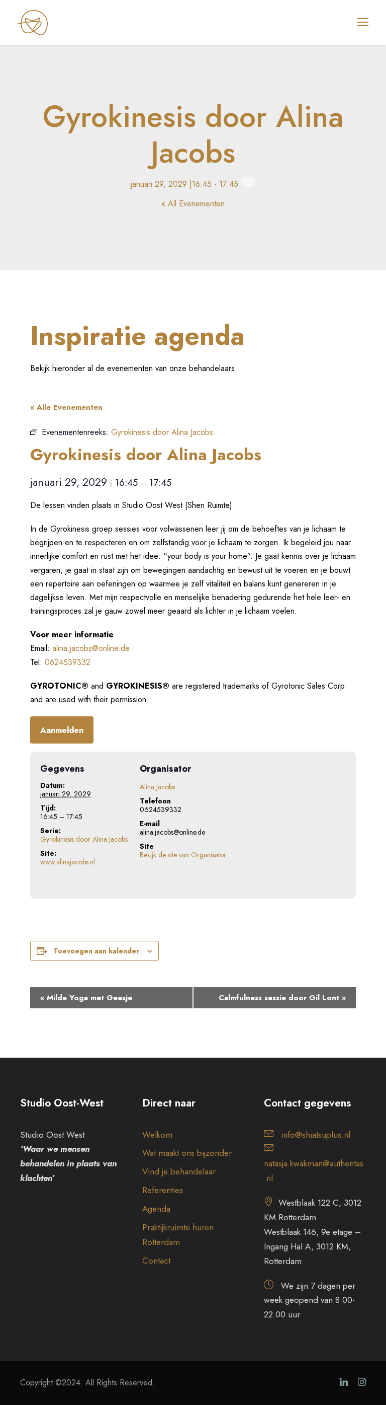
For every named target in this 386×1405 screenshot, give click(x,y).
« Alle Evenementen (66, 407)
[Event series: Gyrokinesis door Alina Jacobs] (248, 182)
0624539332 (67, 662)
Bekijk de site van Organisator (183, 855)
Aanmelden (61, 730)
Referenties (162, 1190)
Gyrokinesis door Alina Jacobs (84, 839)
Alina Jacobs (157, 787)
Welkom (157, 1135)
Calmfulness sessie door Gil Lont (282, 997)
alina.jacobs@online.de (91, 648)
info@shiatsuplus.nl (315, 1135)
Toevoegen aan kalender (96, 951)
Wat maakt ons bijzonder (187, 1153)
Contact (156, 1260)
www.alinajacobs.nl (67, 862)
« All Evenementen (193, 203)
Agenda (156, 1209)
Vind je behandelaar (179, 1171)
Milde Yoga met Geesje (86, 997)
